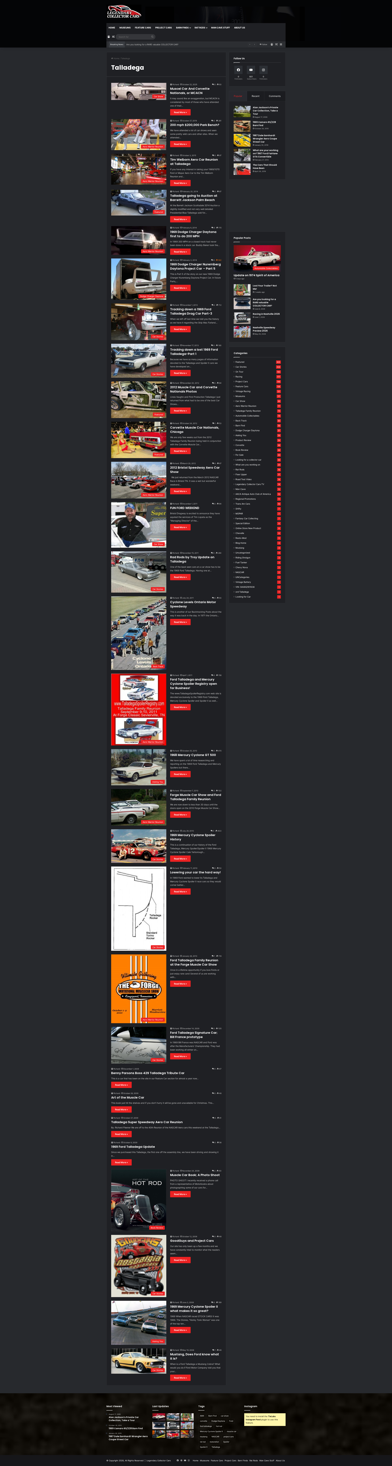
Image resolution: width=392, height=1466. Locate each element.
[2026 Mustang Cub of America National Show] (187, 1434)
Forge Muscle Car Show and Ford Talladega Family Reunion (195, 797)
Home (112, 27)
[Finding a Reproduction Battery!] (158, 1434)
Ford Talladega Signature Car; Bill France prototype (194, 1035)
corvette (203, 1421)
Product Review (243, 440)
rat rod (202, 1442)
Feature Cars (143, 27)
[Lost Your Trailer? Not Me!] (242, 290)
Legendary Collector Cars (159, 1460)
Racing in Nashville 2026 (266, 313)
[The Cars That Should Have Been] (242, 169)
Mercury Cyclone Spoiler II (211, 1431)
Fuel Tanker (241, 562)
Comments (275, 96)
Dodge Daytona (218, 1421)
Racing (239, 376)
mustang (203, 1436)
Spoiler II (203, 1447)
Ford (231, 1421)
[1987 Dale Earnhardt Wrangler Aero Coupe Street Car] (242, 140)
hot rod (219, 1426)
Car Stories (241, 367)
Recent (255, 96)
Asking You (241, 435)
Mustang (240, 548)
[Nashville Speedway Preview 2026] (242, 331)
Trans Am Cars (243, 504)
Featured (240, 362)
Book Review (242, 450)
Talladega (216, 1447)
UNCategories (242, 577)
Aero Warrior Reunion (246, 406)
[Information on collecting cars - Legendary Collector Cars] (123, 11)
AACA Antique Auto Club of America (253, 494)
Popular (238, 96)
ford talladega (206, 1426)
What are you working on (248, 464)
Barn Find (240, 425)
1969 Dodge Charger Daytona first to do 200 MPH (193, 234)
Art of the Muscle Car (127, 1097)
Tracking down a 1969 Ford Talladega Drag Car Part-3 (191, 311)
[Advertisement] (257, 205)
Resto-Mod (241, 538)
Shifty (238, 508)
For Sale (239, 455)
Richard (175, 84)
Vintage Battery (243, 582)
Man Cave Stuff (220, 27)
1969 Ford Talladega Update (133, 1147)
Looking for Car (243, 597)
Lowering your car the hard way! (195, 872)
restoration (214, 1442)
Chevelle (240, 533)
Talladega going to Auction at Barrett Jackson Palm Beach (193, 198)
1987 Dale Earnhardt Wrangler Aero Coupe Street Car (265, 138)
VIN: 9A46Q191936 (245, 587)
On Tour (239, 372)
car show (225, 1416)
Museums (125, 27)
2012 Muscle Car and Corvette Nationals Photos (193, 389)
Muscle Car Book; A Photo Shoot (195, 1175)
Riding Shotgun (243, 557)
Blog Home (241, 543)
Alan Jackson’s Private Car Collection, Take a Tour (265, 110)
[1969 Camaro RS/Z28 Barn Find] (242, 126)
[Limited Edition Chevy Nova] (173, 1417)
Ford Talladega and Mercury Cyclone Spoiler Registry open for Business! (193, 683)
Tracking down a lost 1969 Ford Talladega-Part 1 (194, 351)
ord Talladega (242, 592)
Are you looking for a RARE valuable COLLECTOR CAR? (264, 302)
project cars (229, 1436)
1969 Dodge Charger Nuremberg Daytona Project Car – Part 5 (195, 266)
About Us (239, 27)
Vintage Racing (243, 391)
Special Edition (243, 523)
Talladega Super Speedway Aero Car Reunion (147, 1122)
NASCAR (240, 572)
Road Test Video (244, 479)
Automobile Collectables (247, 416)
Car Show (240, 401)
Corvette (240, 445)
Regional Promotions (246, 499)
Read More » (180, 112)
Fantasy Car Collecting (247, 518)
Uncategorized (243, 552)
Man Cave (241, 489)
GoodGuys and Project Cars (192, 1241)
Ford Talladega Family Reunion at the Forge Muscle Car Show (194, 962)
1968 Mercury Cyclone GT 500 (193, 755)
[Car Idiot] (173, 1434)
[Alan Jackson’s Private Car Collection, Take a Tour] (242, 111)
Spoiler (226, 1442)
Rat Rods (200, 27)
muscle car (231, 1431)
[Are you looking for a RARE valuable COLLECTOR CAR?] (242, 303)
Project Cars (163, 27)
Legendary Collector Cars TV (250, 484)
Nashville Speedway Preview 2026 (264, 329)
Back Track (241, 420)
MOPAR (239, 513)
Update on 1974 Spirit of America (256, 275)
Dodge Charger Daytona (248, 430)
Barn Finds (182, 27)
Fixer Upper (241, 474)
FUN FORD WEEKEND (184, 508)
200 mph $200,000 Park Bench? (194, 125)
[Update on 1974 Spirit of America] (158, 1417)
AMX (202, 1416)
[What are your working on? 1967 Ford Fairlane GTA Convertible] (242, 155)
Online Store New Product (248, 528)
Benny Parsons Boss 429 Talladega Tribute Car (148, 1073)
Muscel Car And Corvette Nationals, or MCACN (190, 91)
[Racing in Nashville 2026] (242, 318)
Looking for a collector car (248, 460)
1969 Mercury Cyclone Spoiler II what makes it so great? (194, 1308)
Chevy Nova (242, 567)
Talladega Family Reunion (248, 411)
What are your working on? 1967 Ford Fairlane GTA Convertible (265, 153)
